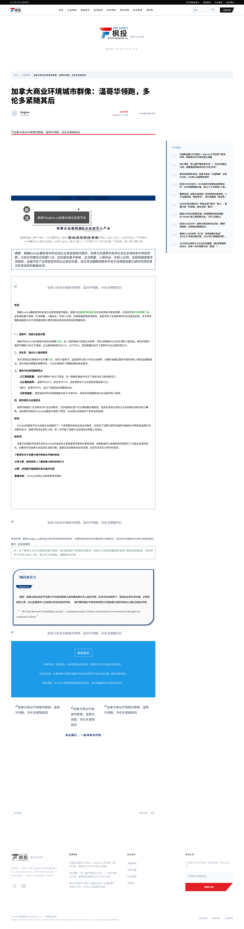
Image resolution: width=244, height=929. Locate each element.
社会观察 (72, 10)
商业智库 (98, 10)
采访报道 (137, 10)
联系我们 (230, 2)
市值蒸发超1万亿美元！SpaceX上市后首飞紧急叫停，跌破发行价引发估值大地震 (92, 864)
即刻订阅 (209, 887)
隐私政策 (203, 918)
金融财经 (85, 10)
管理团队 (207, 2)
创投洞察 (124, 10)
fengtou (24, 112)
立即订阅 (227, 10)
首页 (61, 10)
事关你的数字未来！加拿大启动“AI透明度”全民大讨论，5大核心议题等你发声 (92, 885)
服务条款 (216, 918)
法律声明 (229, 918)
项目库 (149, 10)
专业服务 (219, 2)
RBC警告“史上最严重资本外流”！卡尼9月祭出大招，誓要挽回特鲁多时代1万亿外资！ (93, 874)
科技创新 (111, 10)
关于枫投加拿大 (193, 2)
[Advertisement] (83, 166)
